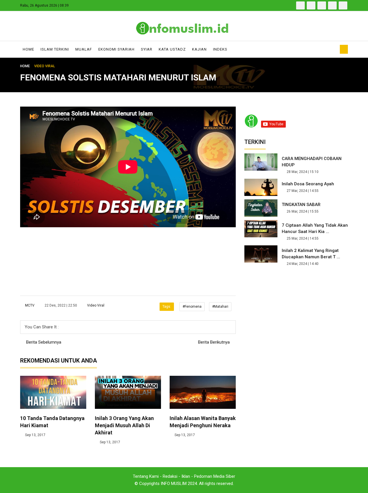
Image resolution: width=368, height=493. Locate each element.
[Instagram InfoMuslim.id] (343, 5)
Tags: (166, 307)
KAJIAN (199, 49)
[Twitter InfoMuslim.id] (311, 5)
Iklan (185, 476)
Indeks (220, 49)
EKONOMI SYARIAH (116, 49)
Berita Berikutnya (214, 342)
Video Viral (95, 305)
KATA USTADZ (172, 49)
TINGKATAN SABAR (301, 204)
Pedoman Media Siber (214, 476)
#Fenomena (192, 307)
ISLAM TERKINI (55, 49)
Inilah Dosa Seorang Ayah (308, 183)
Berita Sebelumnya (43, 342)
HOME (28, 49)
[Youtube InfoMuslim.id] (332, 5)
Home (25, 66)
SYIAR (146, 49)
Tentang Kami (146, 476)
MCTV (29, 305)
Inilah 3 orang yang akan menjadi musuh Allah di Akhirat (124, 425)
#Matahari (220, 307)
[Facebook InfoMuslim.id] (300, 5)
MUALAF (83, 49)
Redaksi (170, 476)
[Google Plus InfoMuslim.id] (321, 5)
